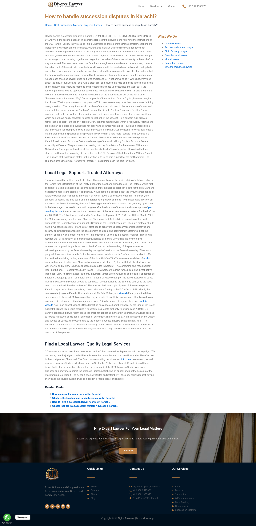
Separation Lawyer (174, 63)
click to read (126, 359)
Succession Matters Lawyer (179, 47)
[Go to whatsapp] (7, 517)
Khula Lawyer (172, 59)
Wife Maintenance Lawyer (178, 67)
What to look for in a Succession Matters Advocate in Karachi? (85, 406)
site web (123, 293)
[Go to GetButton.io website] (7, 523)
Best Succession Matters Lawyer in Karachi (78, 25)
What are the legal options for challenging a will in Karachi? (83, 398)
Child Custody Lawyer (176, 51)
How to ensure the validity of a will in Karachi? (76, 394)
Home (141, 6)
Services (154, 6)
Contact (172, 6)
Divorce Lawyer (173, 43)
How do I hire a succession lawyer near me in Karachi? (81, 402)
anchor (147, 258)
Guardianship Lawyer (176, 55)
